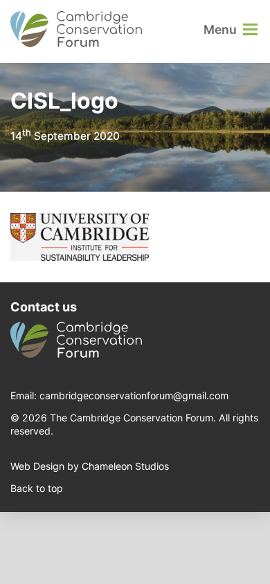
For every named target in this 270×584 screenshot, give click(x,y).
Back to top (36, 488)
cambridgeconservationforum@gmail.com (133, 395)
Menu (220, 29)
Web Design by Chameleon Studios (89, 466)
